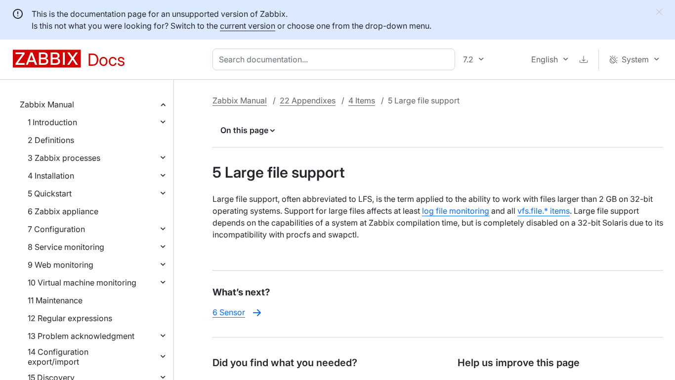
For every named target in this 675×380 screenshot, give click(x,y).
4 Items (361, 100)
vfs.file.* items (543, 211)
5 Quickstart (50, 193)
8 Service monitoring (66, 247)
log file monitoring (455, 211)
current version (247, 26)
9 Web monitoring (60, 265)
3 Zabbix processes (64, 158)
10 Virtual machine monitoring (82, 282)
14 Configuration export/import (58, 357)
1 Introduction (52, 122)
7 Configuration (56, 229)
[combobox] (335, 59)
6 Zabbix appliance (63, 211)
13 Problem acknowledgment (81, 336)
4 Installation (51, 176)
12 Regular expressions (70, 318)
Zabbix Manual (47, 104)
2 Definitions (51, 140)
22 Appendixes (308, 100)
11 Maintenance (55, 300)
